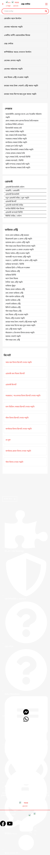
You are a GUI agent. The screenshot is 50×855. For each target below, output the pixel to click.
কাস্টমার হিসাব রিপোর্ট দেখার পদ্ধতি (19, 429)
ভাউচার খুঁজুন (10, 286)
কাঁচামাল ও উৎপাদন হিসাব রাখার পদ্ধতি (20, 333)
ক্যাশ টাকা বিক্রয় (11, 278)
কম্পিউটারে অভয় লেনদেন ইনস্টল (17, 52)
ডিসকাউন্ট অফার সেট (13, 128)
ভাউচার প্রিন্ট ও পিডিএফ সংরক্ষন (17, 268)
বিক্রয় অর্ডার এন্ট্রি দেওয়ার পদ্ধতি (17, 253)
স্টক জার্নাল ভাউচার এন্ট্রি (14, 297)
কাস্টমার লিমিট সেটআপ (14, 124)
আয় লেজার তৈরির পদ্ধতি (14, 132)
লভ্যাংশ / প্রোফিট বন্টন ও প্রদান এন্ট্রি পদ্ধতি (21, 260)
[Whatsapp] (26, 719)
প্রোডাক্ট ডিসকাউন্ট (12, 194)
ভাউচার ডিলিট (10, 275)
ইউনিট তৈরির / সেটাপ (13, 216)
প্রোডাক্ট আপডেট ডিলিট (14, 212)
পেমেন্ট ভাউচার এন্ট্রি (12, 304)
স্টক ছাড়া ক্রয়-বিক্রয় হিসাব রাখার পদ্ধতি (20, 246)
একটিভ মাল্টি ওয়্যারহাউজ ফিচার (17, 35)
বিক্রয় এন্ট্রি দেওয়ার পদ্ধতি (15, 318)
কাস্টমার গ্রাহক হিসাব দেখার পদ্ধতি (18, 451)
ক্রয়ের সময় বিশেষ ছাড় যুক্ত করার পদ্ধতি (20, 94)
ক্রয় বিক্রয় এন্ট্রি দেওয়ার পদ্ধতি (16, 77)
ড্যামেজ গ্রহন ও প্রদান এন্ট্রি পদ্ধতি (17, 242)
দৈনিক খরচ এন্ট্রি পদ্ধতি (14, 282)
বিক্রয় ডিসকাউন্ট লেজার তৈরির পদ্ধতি (19, 150)
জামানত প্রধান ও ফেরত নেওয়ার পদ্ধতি (19, 250)
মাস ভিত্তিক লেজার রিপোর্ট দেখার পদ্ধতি (20, 407)
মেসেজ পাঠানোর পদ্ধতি (13, 27)
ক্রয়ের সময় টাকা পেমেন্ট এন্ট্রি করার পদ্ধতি (21, 86)
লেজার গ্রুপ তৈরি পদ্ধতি (14, 146)
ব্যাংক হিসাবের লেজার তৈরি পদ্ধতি (17, 168)
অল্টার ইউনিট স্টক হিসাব (14, 209)
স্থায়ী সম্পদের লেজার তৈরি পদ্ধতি (17, 164)
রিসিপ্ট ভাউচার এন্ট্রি (12, 307)
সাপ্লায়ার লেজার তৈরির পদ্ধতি (16, 139)
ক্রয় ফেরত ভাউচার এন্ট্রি (14, 293)
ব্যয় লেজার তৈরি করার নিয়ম (15, 135)
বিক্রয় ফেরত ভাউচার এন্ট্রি (15, 289)
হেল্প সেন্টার (25, 4)
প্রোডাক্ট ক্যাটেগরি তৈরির (14, 205)
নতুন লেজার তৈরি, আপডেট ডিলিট (17, 157)
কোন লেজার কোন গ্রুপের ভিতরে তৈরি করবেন (21, 121)
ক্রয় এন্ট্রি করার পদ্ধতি (13, 329)
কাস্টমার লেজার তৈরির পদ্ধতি (16, 142)
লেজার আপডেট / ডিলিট (14, 160)
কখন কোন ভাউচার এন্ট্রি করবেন (17, 235)
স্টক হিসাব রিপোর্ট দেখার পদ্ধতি (17, 418)
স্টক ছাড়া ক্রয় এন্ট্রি (12, 340)
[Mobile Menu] (46, 4)
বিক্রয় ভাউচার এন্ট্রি (12, 271)
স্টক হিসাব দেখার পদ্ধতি (14, 462)
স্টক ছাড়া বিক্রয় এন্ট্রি (13, 311)
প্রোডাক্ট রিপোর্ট (10, 201)
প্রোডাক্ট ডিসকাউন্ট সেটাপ (14, 187)
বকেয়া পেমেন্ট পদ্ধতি (13, 336)
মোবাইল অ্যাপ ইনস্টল (12, 18)
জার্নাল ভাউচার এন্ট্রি (12, 300)
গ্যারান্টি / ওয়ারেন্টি (12, 191)
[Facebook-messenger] (26, 712)
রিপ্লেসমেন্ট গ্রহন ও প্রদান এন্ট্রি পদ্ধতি (18, 239)
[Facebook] (3, 823)
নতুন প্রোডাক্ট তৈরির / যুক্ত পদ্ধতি (17, 198)
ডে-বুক (8, 440)
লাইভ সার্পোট (7, 716)
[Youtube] (10, 823)
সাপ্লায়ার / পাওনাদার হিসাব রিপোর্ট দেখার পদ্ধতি (23, 396)
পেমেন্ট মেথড (21, 824)
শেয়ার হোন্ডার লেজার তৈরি (15, 153)
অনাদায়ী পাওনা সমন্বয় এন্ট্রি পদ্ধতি (18, 257)
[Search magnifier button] (46, 11)
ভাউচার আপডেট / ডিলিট (14, 264)
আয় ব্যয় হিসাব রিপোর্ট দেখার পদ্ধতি (19, 362)
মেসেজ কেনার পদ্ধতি (12, 60)
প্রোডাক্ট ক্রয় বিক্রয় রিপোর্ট (15, 373)
